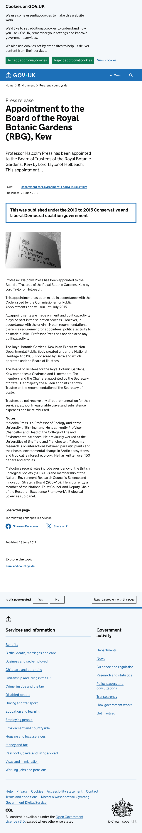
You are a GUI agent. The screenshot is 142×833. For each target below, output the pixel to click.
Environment (26, 85)
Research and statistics (114, 675)
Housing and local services (26, 736)
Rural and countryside (53, 85)
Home (9, 85)
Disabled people (18, 695)
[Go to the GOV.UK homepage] (21, 75)
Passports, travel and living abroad (32, 753)
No (60, 599)
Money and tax (17, 745)
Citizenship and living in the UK (29, 678)
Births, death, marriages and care (31, 653)
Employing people (19, 720)
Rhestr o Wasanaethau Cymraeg (65, 797)
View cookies (107, 60)
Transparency (107, 696)
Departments (107, 650)
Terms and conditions (22, 797)
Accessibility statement (64, 791)
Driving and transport (22, 703)
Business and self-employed (27, 661)
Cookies (37, 791)
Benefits (12, 644)
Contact (92, 791)
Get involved (106, 713)
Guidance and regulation (115, 667)
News (101, 658)
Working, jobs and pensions (26, 770)
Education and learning (23, 711)
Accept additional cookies (27, 60)
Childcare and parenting (24, 670)
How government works (114, 705)
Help (9, 791)
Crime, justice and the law (25, 686)
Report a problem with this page (114, 599)
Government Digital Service (26, 802)
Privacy (22, 791)
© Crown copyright (122, 821)
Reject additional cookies (73, 60)
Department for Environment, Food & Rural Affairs (54, 187)
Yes (43, 599)
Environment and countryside (28, 728)
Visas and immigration (22, 761)
